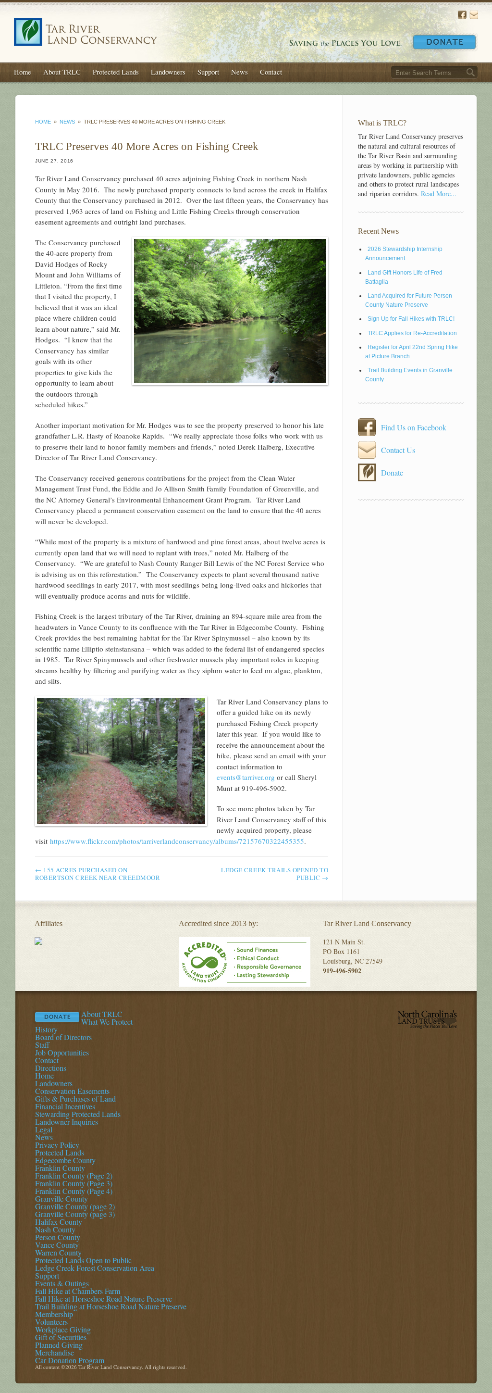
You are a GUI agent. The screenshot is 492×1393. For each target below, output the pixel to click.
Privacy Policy (57, 1145)
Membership (54, 1314)
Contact (271, 71)
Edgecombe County (65, 1160)
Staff (42, 1045)
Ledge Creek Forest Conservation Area (94, 1268)
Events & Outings (62, 1283)
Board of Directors (63, 1037)
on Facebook (462, 15)
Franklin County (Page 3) (73, 1183)
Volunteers (51, 1322)
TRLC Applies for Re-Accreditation (412, 333)
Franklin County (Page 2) (73, 1175)
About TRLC (62, 71)
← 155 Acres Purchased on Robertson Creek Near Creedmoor (97, 873)
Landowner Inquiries (66, 1122)
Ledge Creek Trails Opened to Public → (274, 873)
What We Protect (107, 1022)
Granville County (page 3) (75, 1214)
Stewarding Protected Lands (78, 1114)
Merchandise (54, 1352)
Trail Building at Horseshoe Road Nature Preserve (110, 1306)
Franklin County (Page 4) (73, 1191)
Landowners (168, 71)
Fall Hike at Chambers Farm (77, 1291)
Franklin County (60, 1168)
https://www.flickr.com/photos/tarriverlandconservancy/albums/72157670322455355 (177, 841)
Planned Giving (59, 1345)
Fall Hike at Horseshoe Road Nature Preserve (103, 1298)
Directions (50, 1068)
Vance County (57, 1245)
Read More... (438, 193)
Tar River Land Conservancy (85, 32)
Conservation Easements (72, 1091)
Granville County (61, 1198)
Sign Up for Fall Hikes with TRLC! (411, 318)
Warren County (58, 1252)
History (46, 1029)
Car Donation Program (69, 1360)
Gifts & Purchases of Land (75, 1098)
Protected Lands (116, 71)
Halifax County (58, 1222)
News (239, 71)
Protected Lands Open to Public (83, 1260)
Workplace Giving (63, 1329)
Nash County (55, 1229)
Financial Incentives (65, 1106)
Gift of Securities (60, 1337)
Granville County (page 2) (75, 1206)
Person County (57, 1237)
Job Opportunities (62, 1052)
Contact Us (473, 15)
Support (208, 71)
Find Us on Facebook (413, 427)
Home (22, 71)
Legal (43, 1129)
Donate (444, 42)
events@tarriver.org (246, 777)
